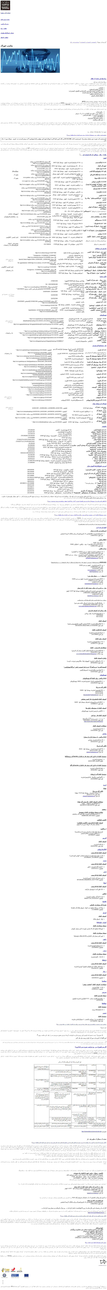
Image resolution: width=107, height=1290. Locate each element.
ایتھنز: (104, 158)
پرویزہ (104, 950)
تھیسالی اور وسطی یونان (99, 403)
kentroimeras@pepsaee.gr (91, 583)
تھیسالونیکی (103, 315)
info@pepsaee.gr (93, 571)
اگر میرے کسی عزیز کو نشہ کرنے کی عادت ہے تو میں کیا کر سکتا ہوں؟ (83, 1216)
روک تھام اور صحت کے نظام (98, 78)
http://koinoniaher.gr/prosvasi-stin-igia (92, 1131)
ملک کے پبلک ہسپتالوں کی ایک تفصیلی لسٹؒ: (92, 154)
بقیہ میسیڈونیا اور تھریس (99, 345)
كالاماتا (104, 901)
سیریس (104, 992)
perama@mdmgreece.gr (92, 558)
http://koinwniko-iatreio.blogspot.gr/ (93, 721)
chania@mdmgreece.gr (89, 796)
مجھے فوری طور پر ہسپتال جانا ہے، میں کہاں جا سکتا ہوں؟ (86, 135)
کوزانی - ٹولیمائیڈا (101, 922)
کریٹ (104, 785)
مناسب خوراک (74, 42)
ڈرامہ (104, 872)
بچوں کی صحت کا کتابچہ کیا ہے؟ (95, 1242)
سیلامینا (104, 981)
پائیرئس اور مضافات (100, 248)
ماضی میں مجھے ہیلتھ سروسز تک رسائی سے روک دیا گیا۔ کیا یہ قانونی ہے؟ (81, 1024)
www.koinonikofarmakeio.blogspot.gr (86, 654)
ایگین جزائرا (103, 276)
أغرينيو (104, 838)
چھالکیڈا (104, 1003)
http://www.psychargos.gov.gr (96, 1212)
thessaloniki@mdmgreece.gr (90, 695)
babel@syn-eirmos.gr (93, 595)
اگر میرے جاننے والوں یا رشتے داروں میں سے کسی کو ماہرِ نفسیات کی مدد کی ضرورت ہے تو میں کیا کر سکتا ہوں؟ (69, 1142)
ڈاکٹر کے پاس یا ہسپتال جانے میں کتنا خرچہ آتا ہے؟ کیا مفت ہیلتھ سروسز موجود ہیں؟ (76, 501)
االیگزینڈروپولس (101, 849)
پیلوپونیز (104, 426)
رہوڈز (104, 971)
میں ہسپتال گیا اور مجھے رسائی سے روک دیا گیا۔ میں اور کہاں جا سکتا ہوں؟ (80, 515)
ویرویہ (104, 860)
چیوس (104, 1013)
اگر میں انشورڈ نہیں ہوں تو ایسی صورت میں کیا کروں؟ (90, 1047)
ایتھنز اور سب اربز (101, 527)
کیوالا (104, 883)
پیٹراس (104, 733)
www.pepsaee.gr (92, 570)
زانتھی (104, 939)
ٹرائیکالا (104, 960)
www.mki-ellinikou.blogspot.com (87, 606)
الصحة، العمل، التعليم (88, 42)
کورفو (104, 913)
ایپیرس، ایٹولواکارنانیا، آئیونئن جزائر (96, 466)
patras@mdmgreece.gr (92, 752)
